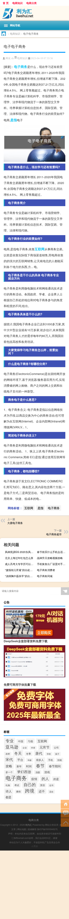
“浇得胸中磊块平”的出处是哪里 (20, 576)
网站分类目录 (51, 824)
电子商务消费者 (46, 570)
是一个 (9, 772)
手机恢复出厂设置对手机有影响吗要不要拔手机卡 (52, 564)
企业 (25, 747)
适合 (51, 791)
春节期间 (55, 766)
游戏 (47, 772)
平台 (20, 759)
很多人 (40, 760)
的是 (56, 779)
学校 (49, 754)
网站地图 (21, 829)
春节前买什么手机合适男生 (52, 552)
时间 (29, 766)
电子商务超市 (54, 534)
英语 (42, 785)
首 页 (6, 3)
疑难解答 (32, 829)
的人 (45, 778)
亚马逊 (12, 747)
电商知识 (17, 3)
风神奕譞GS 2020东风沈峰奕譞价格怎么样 (20, 552)
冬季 (28, 753)
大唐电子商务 (15, 523)
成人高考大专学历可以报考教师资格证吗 (20, 564)
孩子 (57, 754)
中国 (20, 741)
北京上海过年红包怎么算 (19, 558)
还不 (42, 791)
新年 (19, 766)
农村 (8, 753)
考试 (16, 785)
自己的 (30, 784)
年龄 (30, 760)
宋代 (9, 759)
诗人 (9, 791)
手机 (50, 760)
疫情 (34, 779)
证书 (51, 785)
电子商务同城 (44, 576)
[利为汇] (34, 13)
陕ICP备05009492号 (47, 829)
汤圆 (38, 772)
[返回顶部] (65, 822)
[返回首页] (65, 804)
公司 (56, 747)
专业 (10, 740)
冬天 (18, 753)
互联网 (40, 249)
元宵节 (44, 747)
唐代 (38, 753)
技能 (59, 759)
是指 (13, 120)
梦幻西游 (24, 771)
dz (12, 58)
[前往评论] (65, 813)
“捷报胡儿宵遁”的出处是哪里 (20, 570)
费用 (18, 791)
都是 (8, 797)
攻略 (9, 765)
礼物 (8, 785)
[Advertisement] (34, 885)
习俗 (30, 741)
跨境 (29, 790)
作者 (33, 747)
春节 (40, 765)
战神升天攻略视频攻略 (50, 558)
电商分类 (31, 3)
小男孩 (34, 846)
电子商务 (20, 66)
